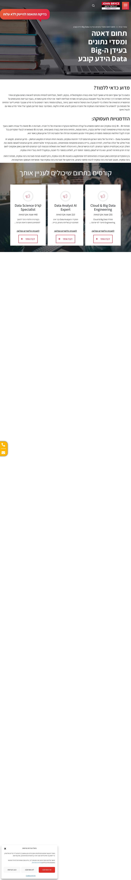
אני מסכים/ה (46, 869)
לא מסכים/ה (29, 869)
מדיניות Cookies (30, 876)
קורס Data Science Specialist (28, 207)
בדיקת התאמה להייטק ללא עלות (25, 14)
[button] (5, 848)
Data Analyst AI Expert (65, 207)
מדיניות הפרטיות (36, 862)
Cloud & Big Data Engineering (103, 207)
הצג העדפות (12, 869)
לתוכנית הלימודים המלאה (103, 230)
